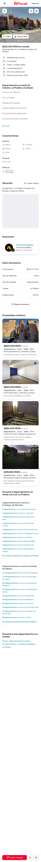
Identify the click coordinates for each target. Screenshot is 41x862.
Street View (22, 36)
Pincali (4, 641)
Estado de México (9, 644)
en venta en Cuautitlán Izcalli (20, 607)
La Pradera (6, 647)
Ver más (5, 126)
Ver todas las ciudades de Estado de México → (19, 623)
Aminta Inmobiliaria (24, 245)
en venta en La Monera (17, 513)
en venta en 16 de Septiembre (20, 529)
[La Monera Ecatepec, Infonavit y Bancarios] (20, 330)
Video (8, 36)
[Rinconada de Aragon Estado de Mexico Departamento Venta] (20, 457)
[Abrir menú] (4, 3)
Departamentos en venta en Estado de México (19, 567)
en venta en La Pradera (17, 537)
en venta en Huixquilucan (20, 573)
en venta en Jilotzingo (18, 596)
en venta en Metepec (18, 599)
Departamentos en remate (19, 641)
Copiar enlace (33, 183)
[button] (37, 24)
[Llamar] (30, 857)
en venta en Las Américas (19, 509)
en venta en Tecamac (17, 603)
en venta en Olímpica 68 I (18, 545)
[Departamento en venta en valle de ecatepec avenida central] (20, 413)
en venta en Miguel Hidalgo (18, 541)
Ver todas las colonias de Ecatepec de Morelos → (20, 557)
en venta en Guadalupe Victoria (20, 533)
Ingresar (35, 3)
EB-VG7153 (34, 269)
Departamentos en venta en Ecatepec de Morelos (15, 503)
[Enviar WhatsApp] (36, 857)
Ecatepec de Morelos (26, 644)
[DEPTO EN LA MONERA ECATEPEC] (20, 372)
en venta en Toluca (16, 617)
